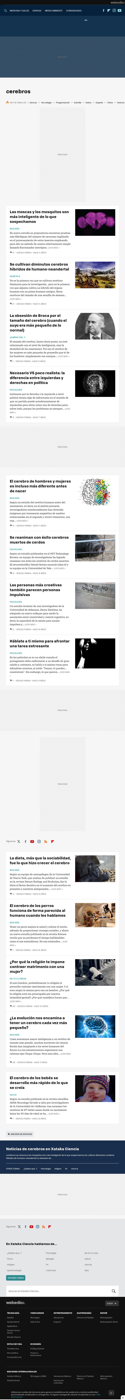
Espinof (57, 1321)
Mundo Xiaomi (14, 1336)
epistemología (14, 1270)
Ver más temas (16, 1277)
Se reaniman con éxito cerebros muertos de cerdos (39, 539)
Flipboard (109, 10)
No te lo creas (18, 978)
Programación (63, 102)
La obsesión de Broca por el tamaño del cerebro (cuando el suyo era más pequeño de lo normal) (38, 322)
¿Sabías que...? (17, 337)
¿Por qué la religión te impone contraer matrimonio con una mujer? (37, 966)
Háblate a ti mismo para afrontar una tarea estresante (40, 643)
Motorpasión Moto (109, 1321)
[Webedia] (118, 2)
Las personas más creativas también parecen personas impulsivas (36, 589)
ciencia (74, 1168)
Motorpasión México (106, 1377)
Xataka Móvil (13, 1321)
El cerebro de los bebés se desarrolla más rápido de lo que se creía (39, 1082)
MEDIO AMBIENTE (53, 10)
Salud (13, 1094)
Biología (14, 228)
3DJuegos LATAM (38, 1376)
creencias (51, 1270)
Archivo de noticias (21, 1134)
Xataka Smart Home (13, 1331)
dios (87, 1270)
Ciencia (33, 102)
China (110, 102)
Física (10, 1258)
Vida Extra (35, 1321)
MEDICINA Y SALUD (19, 10)
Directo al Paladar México (85, 1377)
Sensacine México (62, 1376)
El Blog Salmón (37, 1348)
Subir (110, 1303)
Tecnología (46, 102)
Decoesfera (12, 1352)
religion (57, 1168)
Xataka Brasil (13, 1380)
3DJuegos (35, 1317)
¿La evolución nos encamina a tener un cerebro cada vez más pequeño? (38, 1022)
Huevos (120, 102)
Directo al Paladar (85, 1317)
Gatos (88, 102)
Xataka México (14, 1376)
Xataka (10, 1317)
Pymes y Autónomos (35, 1354)
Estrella (77, 102)
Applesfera (12, 1326)
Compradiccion (14, 1357)
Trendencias (13, 1348)
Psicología (16, 390)
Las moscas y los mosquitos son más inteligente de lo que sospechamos (39, 216)
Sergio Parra (24, 252)
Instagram (114, 10)
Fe (66, 1168)
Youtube (119, 10)
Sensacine (59, 1317)
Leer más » (53, 247)
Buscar (113, 1291)
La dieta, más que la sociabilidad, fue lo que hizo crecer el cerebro (40, 860)
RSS (45, 841)
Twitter (18, 841)
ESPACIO (37, 10)
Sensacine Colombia (59, 1381)
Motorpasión (106, 1317)
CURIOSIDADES (74, 10)
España (99, 102)
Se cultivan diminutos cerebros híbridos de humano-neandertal (39, 266)
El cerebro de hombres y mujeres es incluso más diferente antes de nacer (40, 485)
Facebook (103, 10)
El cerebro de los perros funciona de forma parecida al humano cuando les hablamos (38, 910)
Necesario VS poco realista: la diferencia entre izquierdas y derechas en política (37, 377)
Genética (15, 276)
